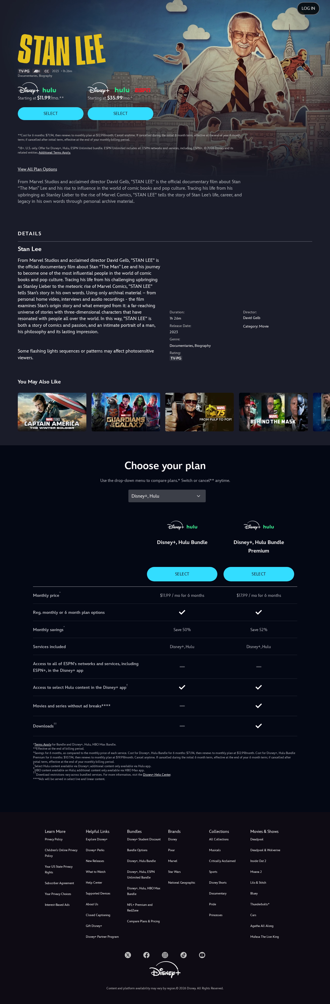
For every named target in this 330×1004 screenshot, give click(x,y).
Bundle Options (137, 850)
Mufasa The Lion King (264, 937)
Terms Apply (43, 744)
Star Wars (174, 872)
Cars (253, 915)
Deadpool (256, 839)
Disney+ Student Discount (144, 839)
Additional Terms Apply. (55, 152)
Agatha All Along (262, 926)
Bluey (254, 893)
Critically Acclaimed (222, 861)
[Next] (320, 411)
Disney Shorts (218, 882)
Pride (212, 904)
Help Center (94, 882)
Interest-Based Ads (57, 905)
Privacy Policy (53, 839)
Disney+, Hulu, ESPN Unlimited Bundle (141, 874)
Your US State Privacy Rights (58, 869)
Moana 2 (256, 872)
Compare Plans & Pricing (143, 921)
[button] (103, 831)
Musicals (215, 850)
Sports (213, 872)
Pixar (171, 850)
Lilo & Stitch (258, 882)
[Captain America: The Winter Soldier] (52, 412)
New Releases (95, 861)
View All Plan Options (37, 169)
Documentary (217, 893)
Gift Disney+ (94, 926)
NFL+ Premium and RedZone (140, 907)
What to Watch (95, 872)
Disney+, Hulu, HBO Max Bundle (143, 891)
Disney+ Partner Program (102, 937)
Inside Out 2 (258, 861)
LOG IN (308, 8)
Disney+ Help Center (156, 774)
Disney (172, 839)
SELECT (51, 113)
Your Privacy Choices (58, 894)
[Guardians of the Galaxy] (126, 412)
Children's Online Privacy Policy (61, 853)
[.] (128, 955)
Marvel (172, 861)
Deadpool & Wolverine (265, 850)
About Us (92, 904)
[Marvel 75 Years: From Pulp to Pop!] (199, 412)
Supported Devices (98, 893)
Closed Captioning (98, 915)
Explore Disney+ (97, 839)
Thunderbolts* (259, 904)
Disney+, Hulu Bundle (141, 861)
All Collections (219, 839)
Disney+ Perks (95, 850)
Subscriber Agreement (59, 883)
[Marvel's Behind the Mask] (273, 412)
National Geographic (181, 882)
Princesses (215, 915)
